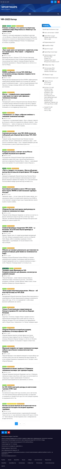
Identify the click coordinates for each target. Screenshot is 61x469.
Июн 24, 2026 (7, 411)
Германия (47, 90)
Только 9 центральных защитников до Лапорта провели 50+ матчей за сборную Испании (18, 311)
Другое (46, 48)
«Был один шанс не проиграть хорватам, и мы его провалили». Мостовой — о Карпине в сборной (20, 51)
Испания (46, 92)
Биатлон (46, 56)
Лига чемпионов (49, 97)
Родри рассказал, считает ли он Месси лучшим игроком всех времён (17, 152)
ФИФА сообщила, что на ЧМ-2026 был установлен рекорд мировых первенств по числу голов (18, 74)
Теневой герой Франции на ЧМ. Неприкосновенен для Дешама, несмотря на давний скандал (19, 272)
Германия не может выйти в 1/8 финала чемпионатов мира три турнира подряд (17, 369)
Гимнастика (47, 69)
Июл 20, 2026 (7, 99)
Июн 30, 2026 (7, 372)
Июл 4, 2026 (7, 333)
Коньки (46, 58)
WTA (45, 84)
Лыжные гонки (48, 60)
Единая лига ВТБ (49, 37)
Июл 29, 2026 (7, 33)
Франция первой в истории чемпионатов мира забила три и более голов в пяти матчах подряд (20, 350)
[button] (58, 14)
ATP (45, 82)
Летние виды (48, 68)
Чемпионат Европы (12, 403)
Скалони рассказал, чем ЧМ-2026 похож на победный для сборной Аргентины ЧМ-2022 (19, 134)
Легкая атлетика (49, 71)
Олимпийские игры (49, 78)
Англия (4, 168)
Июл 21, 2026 (7, 77)
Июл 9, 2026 (7, 275)
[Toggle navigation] (30, 14)
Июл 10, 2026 (7, 233)
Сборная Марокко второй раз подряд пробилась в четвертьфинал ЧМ (16, 330)
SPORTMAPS (9, 7)
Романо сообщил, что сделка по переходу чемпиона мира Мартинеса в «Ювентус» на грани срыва (19, 29)
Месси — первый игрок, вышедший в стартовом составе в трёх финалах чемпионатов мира (16, 96)
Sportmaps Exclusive (49, 29)
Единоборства (48, 52)
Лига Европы (5, 268)
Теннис (46, 81)
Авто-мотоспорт (49, 32)
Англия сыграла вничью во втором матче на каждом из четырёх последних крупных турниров (19, 407)
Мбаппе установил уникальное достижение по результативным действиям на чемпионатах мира (20, 251)
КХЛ (45, 108)
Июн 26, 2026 (7, 390)
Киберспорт (47, 65)
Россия (46, 99)
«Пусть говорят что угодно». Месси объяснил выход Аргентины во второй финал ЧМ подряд (20, 171)
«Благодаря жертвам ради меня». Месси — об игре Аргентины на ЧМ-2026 (20, 291)
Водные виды (48, 42)
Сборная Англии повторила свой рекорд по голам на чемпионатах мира (18, 210)
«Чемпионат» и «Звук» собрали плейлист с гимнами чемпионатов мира (18, 115)
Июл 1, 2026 (7, 353)
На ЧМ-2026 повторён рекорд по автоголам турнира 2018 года (19, 388)
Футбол (4, 48)
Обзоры (46, 74)
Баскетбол (47, 36)
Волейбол (47, 45)
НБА (45, 39)
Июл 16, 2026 (7, 174)
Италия (46, 94)
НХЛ (45, 110)
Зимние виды (48, 55)
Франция (46, 100)
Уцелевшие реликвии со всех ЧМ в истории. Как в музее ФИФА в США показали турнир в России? (19, 190)
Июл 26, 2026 (7, 55)
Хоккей (46, 107)
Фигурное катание (49, 61)
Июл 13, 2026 (7, 194)
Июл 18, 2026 (7, 118)
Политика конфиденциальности (8, 455)
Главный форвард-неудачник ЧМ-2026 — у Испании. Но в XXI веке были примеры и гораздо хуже (18, 229)
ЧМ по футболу (11, 48)
